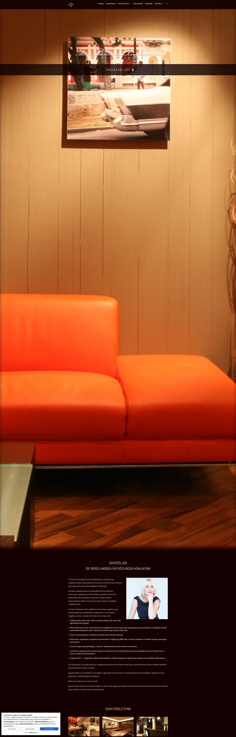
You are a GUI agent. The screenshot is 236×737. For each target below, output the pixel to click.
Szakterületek (123, 4)
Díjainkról (148, 4)
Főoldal (101, 4)
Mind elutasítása (30, 729)
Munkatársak (111, 4)
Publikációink (138, 4)
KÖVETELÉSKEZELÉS (118, 70)
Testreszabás (11, 729)
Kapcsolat (158, 4)
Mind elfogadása (49, 729)
